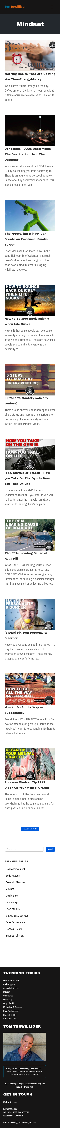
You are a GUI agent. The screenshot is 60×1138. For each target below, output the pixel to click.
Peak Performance (15, 922)
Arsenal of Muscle (15, 882)
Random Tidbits (14, 929)
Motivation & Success (17, 916)
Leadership (12, 902)
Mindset (10, 889)
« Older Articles (30, 829)
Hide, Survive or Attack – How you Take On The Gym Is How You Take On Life (27, 478)
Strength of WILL (15, 935)
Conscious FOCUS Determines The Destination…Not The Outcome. (28, 154)
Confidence (12, 895)
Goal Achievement (15, 869)
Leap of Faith (13, 909)
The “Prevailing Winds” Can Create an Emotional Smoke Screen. (26, 239)
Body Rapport (13, 875)
